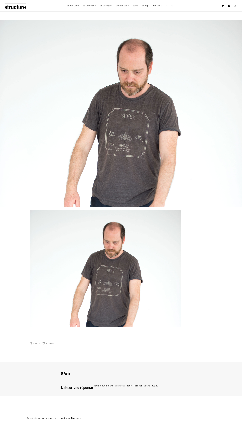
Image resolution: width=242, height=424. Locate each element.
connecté (121, 386)
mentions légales (70, 418)
